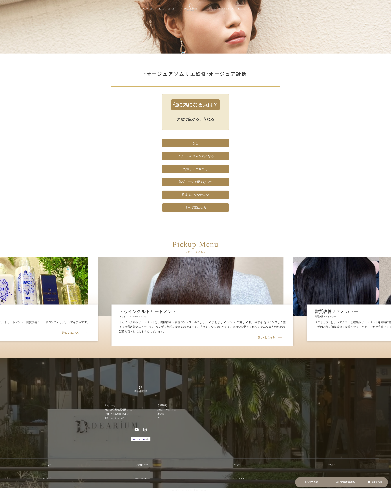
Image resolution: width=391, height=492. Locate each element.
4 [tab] (202, 351)
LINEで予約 (311, 482)
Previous (2, 301)
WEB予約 (377, 482)
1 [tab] (188, 351)
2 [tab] (193, 351)
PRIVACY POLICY (237, 478)
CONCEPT (148, 8)
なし (195, 143)
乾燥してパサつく (195, 169)
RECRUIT (243, 8)
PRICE (161, 8)
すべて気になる (195, 207)
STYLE (171, 8)
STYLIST (210, 8)
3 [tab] (197, 351)
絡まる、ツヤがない (195, 194)
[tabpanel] (195, 295)
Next (388, 301)
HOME (47, 465)
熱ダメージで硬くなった (195, 182)
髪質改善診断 (347, 482)
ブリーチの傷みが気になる (195, 156)
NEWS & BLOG (226, 8)
